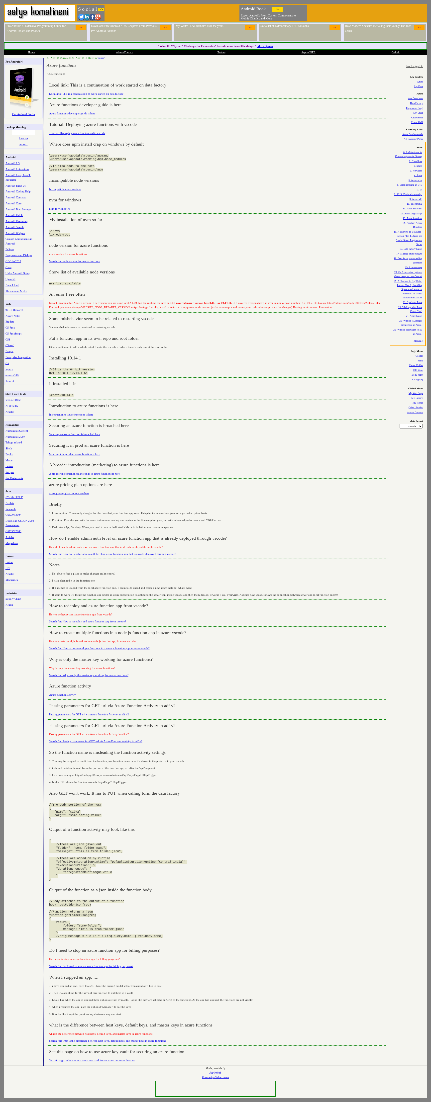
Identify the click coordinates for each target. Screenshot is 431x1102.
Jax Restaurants (14, 478)
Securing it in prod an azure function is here (74, 453)
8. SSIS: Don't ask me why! (408, 194)
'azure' (101, 57)
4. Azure (418, 175)
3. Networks (416, 170)
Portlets (9, 503)
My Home (418, 402)
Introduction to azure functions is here (71, 414)
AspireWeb (215, 1072)
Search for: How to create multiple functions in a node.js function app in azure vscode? (99, 648)
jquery (9, 368)
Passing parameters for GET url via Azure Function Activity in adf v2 (89, 714)
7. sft (419, 189)
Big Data (418, 86)
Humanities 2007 (15, 436)
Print (420, 360)
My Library (417, 398)
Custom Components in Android (18, 241)
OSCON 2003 (13, 531)
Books (9, 454)
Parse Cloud (12, 284)
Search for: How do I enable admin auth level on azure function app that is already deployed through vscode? (112, 553)
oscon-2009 (12, 374)
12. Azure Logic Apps (411, 213)
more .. (23, 144)
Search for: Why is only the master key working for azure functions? (88, 675)
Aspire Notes (12, 315)
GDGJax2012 (13, 261)
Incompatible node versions (65, 188)
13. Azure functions (412, 218)
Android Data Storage (18, 209)
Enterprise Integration (18, 357)
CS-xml (9, 345)
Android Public (14, 215)
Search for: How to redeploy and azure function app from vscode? (87, 621)
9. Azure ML (416, 199)
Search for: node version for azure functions (74, 260)
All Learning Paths (413, 139)
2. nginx (418, 166)
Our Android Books (23, 114)
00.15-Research (14, 309)
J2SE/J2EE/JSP (14, 497)
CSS (7, 339)
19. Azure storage (413, 267)
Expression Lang (414, 108)
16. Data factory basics (411, 249)
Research (10, 509)
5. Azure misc (415, 180)
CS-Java (10, 327)
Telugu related (13, 442)
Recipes (9, 472)
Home (31, 52)
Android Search (14, 227)
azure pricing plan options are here (69, 493)
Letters (9, 466)
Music (8, 460)
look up (23, 138)
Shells (8, 448)
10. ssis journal (414, 203)
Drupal (9, 351)
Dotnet (9, 562)
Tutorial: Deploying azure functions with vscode (77, 133)
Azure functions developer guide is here (72, 113)
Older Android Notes (17, 272)
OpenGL (10, 278)
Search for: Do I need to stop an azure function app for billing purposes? (91, 966)
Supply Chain (13, 598)
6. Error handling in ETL (409, 184)
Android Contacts (15, 197)
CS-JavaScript (13, 333)
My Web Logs (416, 393)
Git (7, 363)
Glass (8, 267)
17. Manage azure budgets (409, 253)
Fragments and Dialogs (18, 255)
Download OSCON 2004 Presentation (19, 523)
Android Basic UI (15, 185)
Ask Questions (415, 98)
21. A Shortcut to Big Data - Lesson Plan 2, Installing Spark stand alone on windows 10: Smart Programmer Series (408, 289)
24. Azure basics (414, 316)
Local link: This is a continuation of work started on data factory (86, 93)
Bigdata (9, 321)
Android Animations (17, 169)
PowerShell (417, 122)
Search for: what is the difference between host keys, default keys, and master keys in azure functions (107, 1040)
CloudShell (417, 117)
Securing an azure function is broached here (74, 434)
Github (396, 52)
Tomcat (9, 380)
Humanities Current (16, 430)
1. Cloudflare (415, 161)
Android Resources (16, 221)
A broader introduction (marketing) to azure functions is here (84, 473)
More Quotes (265, 46)
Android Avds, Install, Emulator (18, 177)
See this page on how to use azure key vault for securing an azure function (92, 1060)
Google (419, 355)
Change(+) (417, 379)
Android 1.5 (12, 163)
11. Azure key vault (412, 208)
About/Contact (124, 52)
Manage (418, 340)
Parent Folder (416, 365)
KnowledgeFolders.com (215, 1077)
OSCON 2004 (13, 514)
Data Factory (416, 103)
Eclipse (9, 249)
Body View (417, 374)
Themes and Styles (16, 290)
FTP (7, 568)
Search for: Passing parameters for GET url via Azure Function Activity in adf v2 (95, 741)
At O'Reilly (11, 405)
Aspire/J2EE (308, 52)
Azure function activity (62, 694)
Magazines (11, 543)
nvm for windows (59, 208)
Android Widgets (15, 233)
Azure (420, 81)
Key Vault (418, 112)
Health (9, 604)
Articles (9, 411)
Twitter (221, 52)
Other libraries (416, 407)
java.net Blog (13, 399)
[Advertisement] (367, 12)
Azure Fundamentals (412, 134)
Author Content (415, 412)
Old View (418, 370)
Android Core (13, 203)
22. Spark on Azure (412, 302)
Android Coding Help (18, 191)
